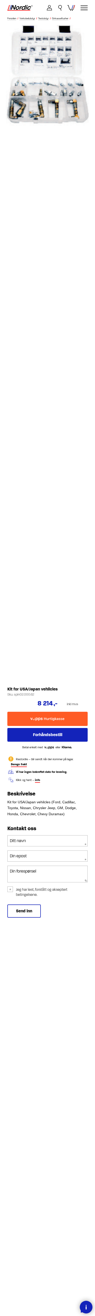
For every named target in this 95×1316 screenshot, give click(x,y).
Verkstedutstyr (27, 18)
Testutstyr (43, 18)
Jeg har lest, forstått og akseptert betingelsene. (41, 892)
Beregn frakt (19, 764)
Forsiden (11, 18)
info (37, 780)
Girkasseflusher (60, 18)
